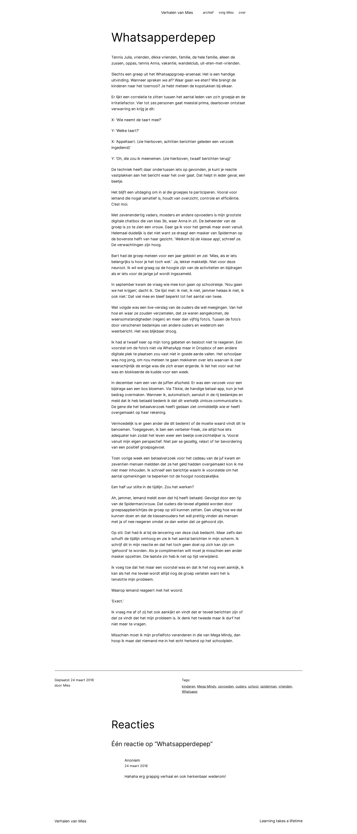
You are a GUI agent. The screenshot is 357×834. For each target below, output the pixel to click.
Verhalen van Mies (177, 12)
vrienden (285, 686)
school (253, 686)
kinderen (188, 686)
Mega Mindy (206, 686)
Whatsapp (190, 691)
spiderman (268, 686)
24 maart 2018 (136, 766)
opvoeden (226, 686)
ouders (241, 686)
